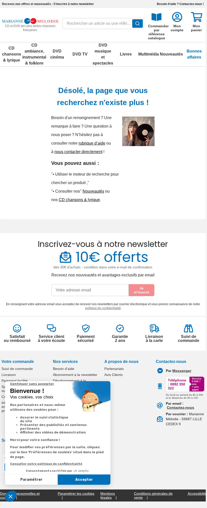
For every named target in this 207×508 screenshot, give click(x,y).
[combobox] (103, 25)
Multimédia (148, 54)
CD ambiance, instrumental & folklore (34, 54)
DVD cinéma (57, 54)
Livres (126, 54)
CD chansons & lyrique (11, 54)
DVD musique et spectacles (103, 54)
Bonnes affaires (194, 54)
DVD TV (80, 54)
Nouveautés (171, 54)
